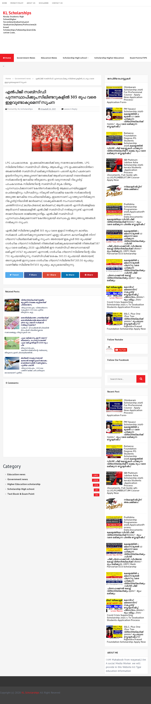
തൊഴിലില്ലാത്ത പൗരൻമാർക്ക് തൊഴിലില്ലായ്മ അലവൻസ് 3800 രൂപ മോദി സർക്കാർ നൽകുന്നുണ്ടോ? (35, 321)
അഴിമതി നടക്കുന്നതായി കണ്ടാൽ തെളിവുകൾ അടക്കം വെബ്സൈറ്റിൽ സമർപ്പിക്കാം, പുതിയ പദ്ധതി (34, 361)
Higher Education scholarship (23, 484)
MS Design (107, 700)
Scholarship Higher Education (109, 57)
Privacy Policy (16, 3)
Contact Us (57, 3)
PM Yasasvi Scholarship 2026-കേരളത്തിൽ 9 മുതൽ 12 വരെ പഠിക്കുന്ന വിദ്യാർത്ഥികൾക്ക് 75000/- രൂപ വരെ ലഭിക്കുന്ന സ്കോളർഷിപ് (125, 118)
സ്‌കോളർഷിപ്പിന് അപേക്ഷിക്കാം (133, 188)
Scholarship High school (75, 57)
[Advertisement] (94, 30)
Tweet (15, 275)
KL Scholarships (17, 13)
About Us (31, 3)
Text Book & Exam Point (20, 494)
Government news (17, 479)
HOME (4, 3)
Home (8, 57)
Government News (26, 57)
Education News (49, 57)
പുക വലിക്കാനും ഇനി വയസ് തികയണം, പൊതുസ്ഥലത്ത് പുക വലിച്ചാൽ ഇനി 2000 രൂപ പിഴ (34, 341)
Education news (16, 474)
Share (34, 275)
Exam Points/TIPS (138, 57)
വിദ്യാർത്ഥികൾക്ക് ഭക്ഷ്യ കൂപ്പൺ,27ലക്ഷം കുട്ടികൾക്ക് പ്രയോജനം (33, 302)
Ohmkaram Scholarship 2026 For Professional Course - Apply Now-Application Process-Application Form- (125, 95)
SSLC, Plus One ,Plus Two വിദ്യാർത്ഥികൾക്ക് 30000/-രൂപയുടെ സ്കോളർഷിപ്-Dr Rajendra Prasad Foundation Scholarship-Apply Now (126, 321)
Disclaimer (44, 3)
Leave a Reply (70, 109)
